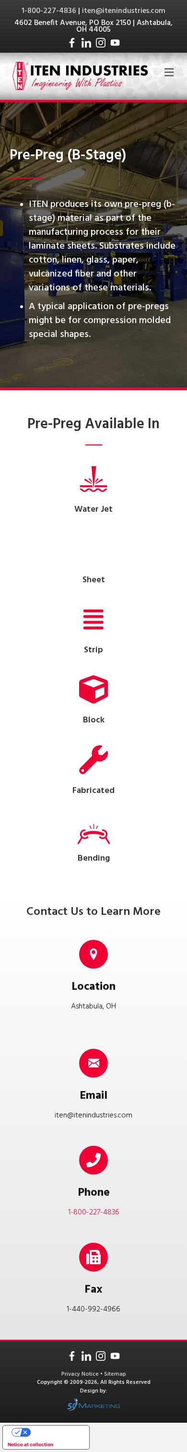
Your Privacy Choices (56, 1432)
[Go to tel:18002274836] (93, 1185)
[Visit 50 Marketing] (93, 1404)
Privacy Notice (80, 1374)
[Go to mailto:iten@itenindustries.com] (93, 1082)
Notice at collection (30, 1444)
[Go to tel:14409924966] (93, 1281)
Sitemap (115, 1374)
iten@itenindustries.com (123, 11)
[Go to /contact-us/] (93, 979)
